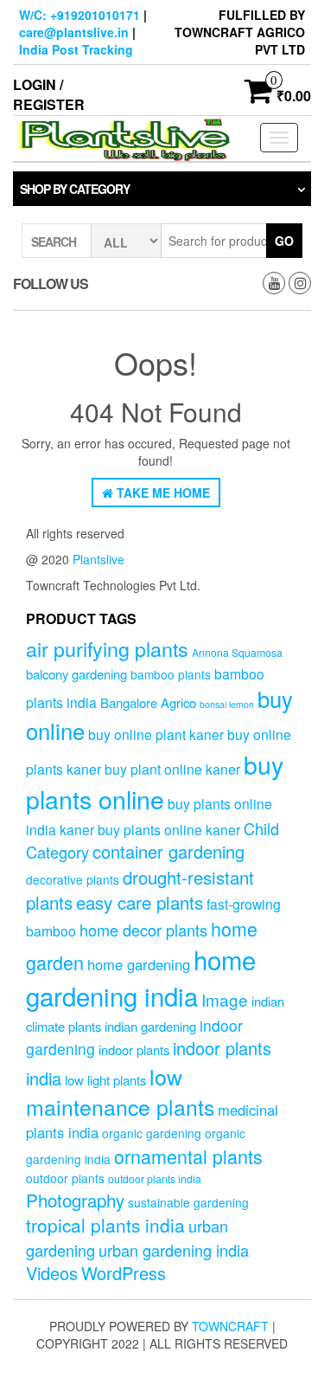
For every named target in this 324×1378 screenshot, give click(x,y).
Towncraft (230, 1326)
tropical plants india (105, 1225)
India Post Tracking (76, 49)
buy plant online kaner (172, 768)
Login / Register (49, 94)
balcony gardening (76, 674)
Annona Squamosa (237, 652)
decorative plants (72, 879)
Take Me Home (161, 492)
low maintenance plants (120, 1091)
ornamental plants (188, 1156)
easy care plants (139, 902)
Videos (52, 1272)
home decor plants (143, 929)
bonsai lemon (227, 704)
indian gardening (150, 1026)
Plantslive (98, 559)
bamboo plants (170, 674)
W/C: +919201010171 (79, 14)
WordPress (123, 1272)
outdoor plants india (154, 1179)
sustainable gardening (188, 1202)
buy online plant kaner (156, 734)
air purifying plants (107, 648)
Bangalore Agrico (148, 702)
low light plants (105, 1080)
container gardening (168, 851)
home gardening (138, 964)
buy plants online (154, 781)
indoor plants (133, 1049)
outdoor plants (65, 1178)
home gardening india (141, 977)
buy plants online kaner (169, 829)
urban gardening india (173, 1250)
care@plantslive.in (74, 32)
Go (284, 240)
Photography (75, 1200)
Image (224, 999)
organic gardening (151, 1133)
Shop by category (75, 188)
